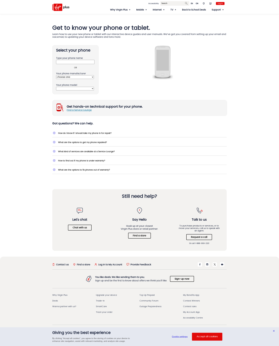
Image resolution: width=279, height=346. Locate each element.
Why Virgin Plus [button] (119, 10)
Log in (220, 3)
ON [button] (197, 3)
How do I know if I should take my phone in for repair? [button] (84, 133)
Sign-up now (182, 279)
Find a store (139, 235)
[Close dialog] (274, 331)
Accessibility (153, 3)
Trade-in (100, 301)
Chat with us (80, 227)
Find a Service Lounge (79, 110)
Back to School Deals (194, 10)
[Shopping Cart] (210, 3)
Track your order (104, 312)
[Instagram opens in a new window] (207, 266)
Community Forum (149, 301)
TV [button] (171, 10)
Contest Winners (191, 301)
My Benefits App (191, 295)
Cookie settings (180, 337)
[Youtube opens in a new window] (222, 266)
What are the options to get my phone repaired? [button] (82, 142)
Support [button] (216, 10)
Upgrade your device (106, 295)
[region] (139, 336)
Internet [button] (157, 10)
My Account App (191, 312)
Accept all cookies (207, 337)
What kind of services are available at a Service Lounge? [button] (86, 152)
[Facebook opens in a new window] (200, 266)
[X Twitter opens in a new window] (214, 266)
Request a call (199, 237)
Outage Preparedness (150, 307)
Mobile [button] (140, 10)
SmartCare (101, 307)
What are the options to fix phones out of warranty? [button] (84, 170)
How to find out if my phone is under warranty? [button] (81, 161)
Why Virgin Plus (59, 295)
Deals (55, 301)
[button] (204, 3)
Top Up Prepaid (147, 295)
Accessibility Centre (193, 318)
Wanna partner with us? (64, 307)
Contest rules (189, 307)
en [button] (192, 3)
